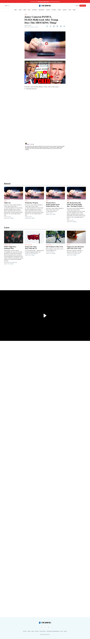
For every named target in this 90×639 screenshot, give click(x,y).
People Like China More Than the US (31, 247)
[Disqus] (45, 124)
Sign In (76, 5)
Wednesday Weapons (31, 203)
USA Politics (49, 244)
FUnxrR (65, 631)
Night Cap (7, 203)
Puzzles (48, 9)
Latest (20, 9)
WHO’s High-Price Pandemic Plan (10, 247)
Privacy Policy (42, 631)
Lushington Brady (50, 251)
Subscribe (82, 5)
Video (26, 14)
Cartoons (34, 9)
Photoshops (41, 9)
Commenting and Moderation (53, 631)
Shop (70, 9)
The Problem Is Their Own (54, 247)
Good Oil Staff (28, 25)
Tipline (59, 9)
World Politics (7, 244)
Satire (68, 244)
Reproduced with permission (10, 262)
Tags (29, 9)
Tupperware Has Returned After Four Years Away (75, 247)
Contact (65, 9)
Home (15, 9)
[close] (89, 1)
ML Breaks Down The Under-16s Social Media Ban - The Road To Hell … (75, 204)
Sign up (25, 631)
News (25, 9)
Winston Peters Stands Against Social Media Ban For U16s (52, 204)
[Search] (8, 5)
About (74, 9)
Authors (54, 9)
